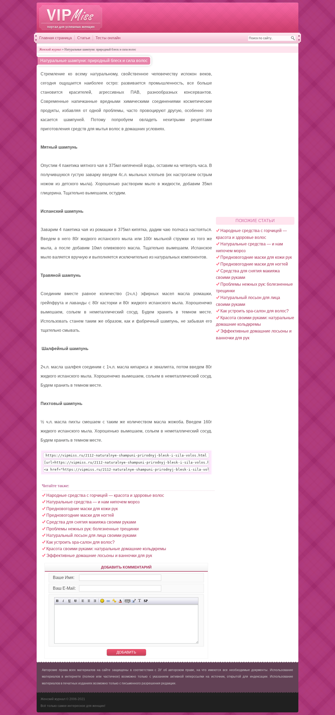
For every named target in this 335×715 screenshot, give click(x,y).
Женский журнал (71, 18)
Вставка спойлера (146, 601)
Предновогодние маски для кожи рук (256, 257)
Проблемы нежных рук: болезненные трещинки (92, 529)
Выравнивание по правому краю (95, 601)
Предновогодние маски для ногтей (254, 264)
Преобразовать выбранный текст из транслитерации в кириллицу (140, 601)
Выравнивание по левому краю (83, 601)
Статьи (83, 38)
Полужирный (57, 601)
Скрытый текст (128, 601)
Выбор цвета (120, 601)
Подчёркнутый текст (69, 601)
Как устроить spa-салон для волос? (254, 311)
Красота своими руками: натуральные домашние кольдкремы (106, 549)
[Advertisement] (200, 17)
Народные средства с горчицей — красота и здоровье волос (105, 495)
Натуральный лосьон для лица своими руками (91, 535)
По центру (89, 601)
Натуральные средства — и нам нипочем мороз (92, 502)
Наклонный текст (63, 601)
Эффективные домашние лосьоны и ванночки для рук (99, 555)
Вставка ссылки (108, 601)
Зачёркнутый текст (75, 601)
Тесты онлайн (108, 38)
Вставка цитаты (134, 601)
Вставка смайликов (102, 601)
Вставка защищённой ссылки (114, 601)
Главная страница (55, 38)
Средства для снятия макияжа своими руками (91, 522)
